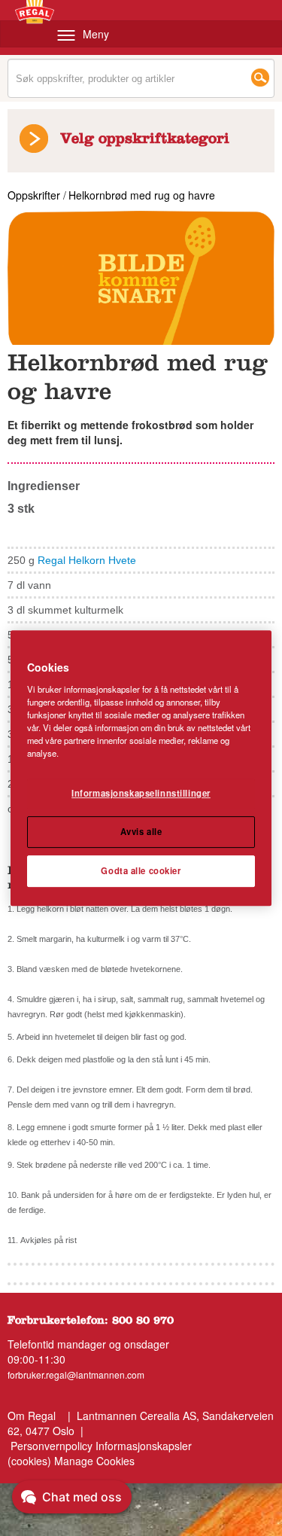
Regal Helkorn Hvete (87, 560)
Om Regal (32, 1415)
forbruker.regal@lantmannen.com (76, 1374)
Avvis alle (141, 831)
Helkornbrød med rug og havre (141, 195)
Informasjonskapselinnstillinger (141, 793)
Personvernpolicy (51, 1445)
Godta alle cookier (140, 870)
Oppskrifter (35, 195)
